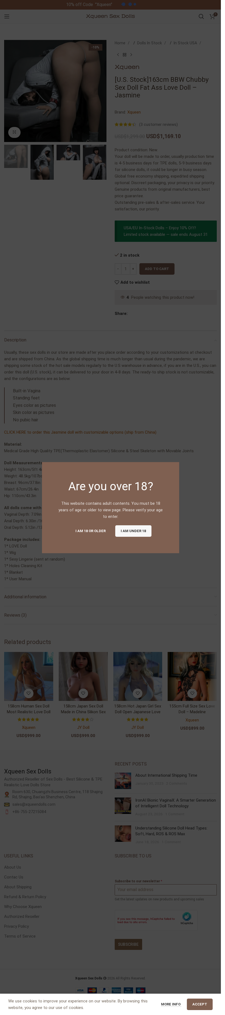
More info (171, 1004)
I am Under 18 (133, 531)
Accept (199, 1004)
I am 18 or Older (90, 531)
